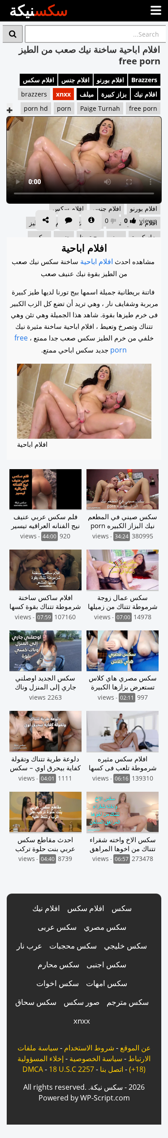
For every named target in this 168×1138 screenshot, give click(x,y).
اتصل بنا (111, 1069)
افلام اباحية (96, 261)
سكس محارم (58, 964)
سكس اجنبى (106, 964)
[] (13, 34)
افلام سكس (38, 80)
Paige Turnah (100, 108)
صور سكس (81, 1002)
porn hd (36, 108)
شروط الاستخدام (89, 1048)
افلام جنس (75, 80)
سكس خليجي (125, 946)
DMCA (32, 1069)
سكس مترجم (128, 1002)
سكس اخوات (57, 983)
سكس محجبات (73, 946)
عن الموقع (135, 1048)
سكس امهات (106, 983)
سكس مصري (105, 927)
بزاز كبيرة (114, 94)
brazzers (34, 94)
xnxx (63, 94)
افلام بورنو (110, 80)
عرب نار (29, 946)
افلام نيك (145, 94)
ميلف (87, 94)
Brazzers (144, 80)
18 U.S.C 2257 (71, 1069)
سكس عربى (57, 927)
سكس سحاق (35, 1002)
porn (64, 108)
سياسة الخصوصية (95, 1058)
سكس (122, 908)
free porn (143, 108)
